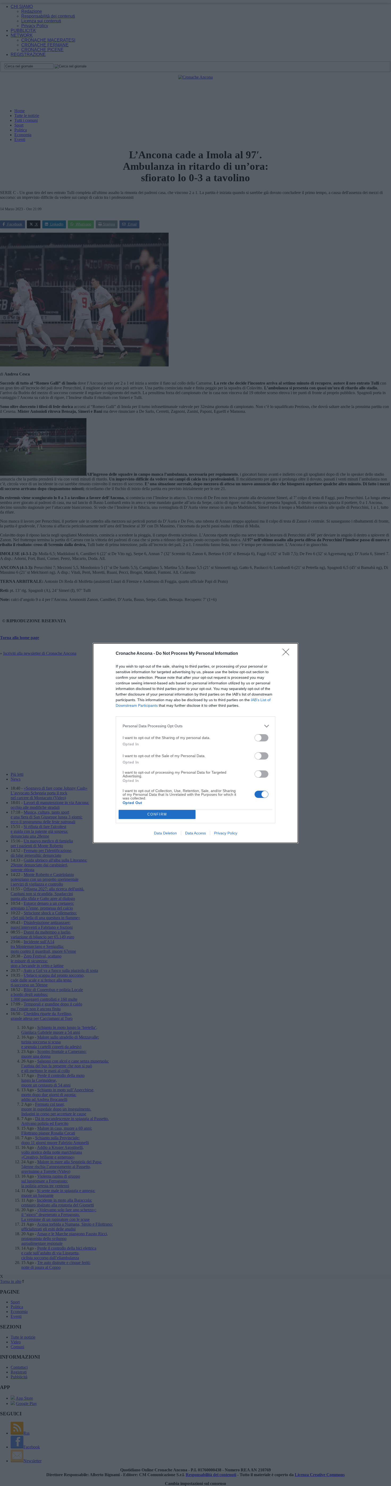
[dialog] (195, 743)
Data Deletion (165, 833)
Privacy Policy (225, 833)
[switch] (261, 737)
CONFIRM (157, 814)
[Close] (287, 654)
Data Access (195, 833)
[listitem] (195, 726)
